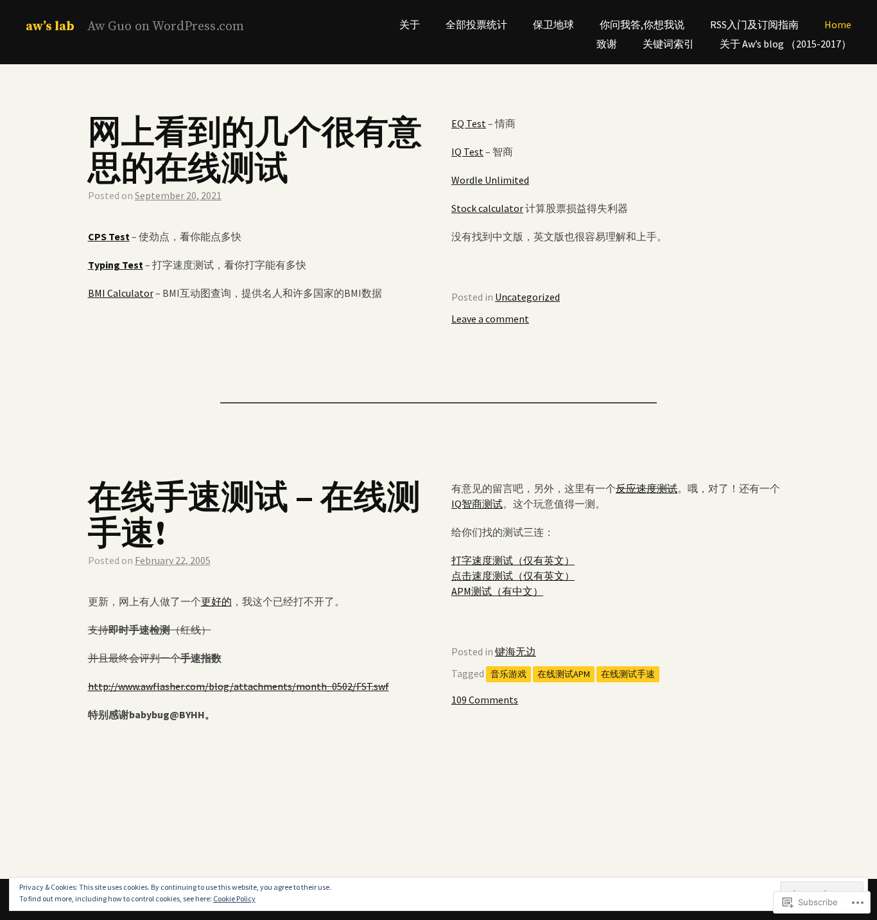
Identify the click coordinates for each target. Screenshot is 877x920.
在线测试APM (563, 674)
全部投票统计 (476, 24)
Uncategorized (527, 296)
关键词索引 (668, 43)
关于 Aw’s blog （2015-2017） (785, 43)
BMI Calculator (120, 293)
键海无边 (515, 651)
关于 (409, 24)
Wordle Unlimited (490, 179)
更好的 (216, 601)
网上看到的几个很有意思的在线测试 (255, 151)
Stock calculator (487, 208)
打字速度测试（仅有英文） (513, 560)
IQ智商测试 (477, 503)
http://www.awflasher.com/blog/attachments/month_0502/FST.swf (238, 686)
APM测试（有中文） (497, 591)
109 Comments (484, 699)
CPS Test (109, 236)
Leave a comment (490, 318)
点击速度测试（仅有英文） (513, 575)
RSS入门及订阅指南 (754, 24)
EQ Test (468, 123)
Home (837, 24)
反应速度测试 (646, 488)
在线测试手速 (628, 674)
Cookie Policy (234, 898)
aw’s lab (50, 27)
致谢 (606, 43)
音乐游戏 (508, 674)
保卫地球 (553, 24)
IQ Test (467, 151)
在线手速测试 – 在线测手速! (254, 516)
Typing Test (115, 264)
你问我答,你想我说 (642, 24)
